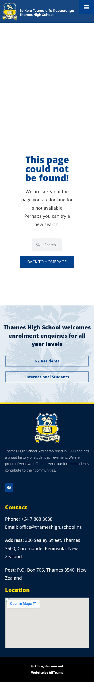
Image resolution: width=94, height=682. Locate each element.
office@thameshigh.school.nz (50, 527)
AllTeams (56, 672)
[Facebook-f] (9, 487)
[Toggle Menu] (86, 7)
